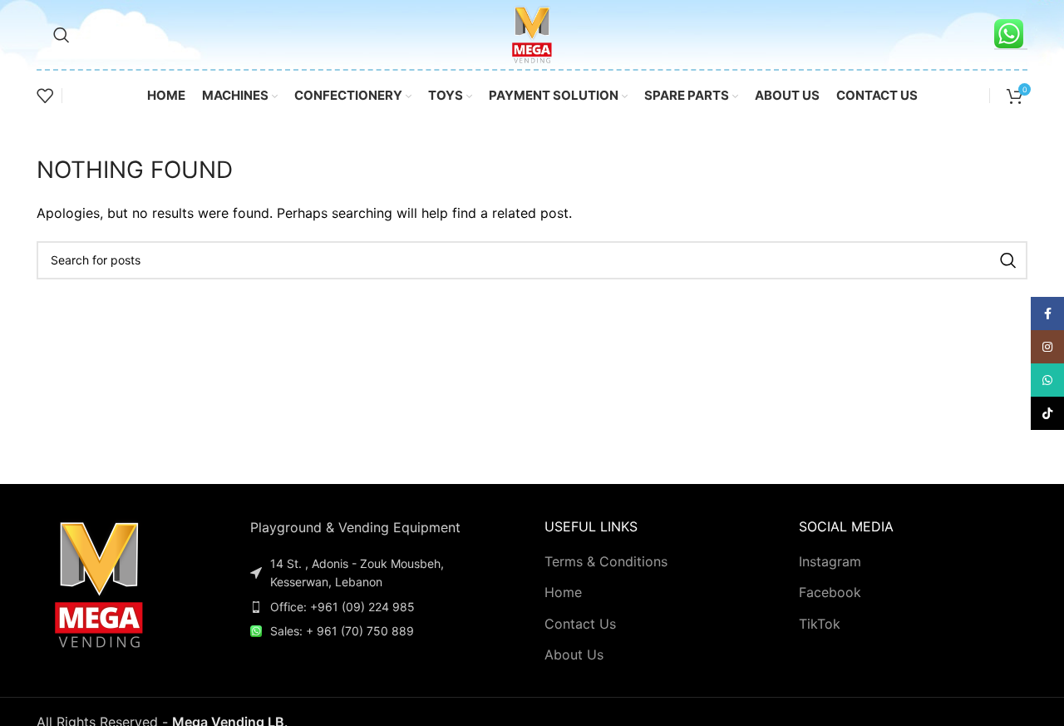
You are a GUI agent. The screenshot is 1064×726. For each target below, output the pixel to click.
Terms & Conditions (605, 561)
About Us (573, 654)
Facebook (830, 592)
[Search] (61, 35)
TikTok (819, 623)
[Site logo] (532, 33)
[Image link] (99, 582)
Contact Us (580, 623)
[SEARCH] (1008, 260)
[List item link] (371, 607)
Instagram (830, 561)
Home (563, 592)
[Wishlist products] (45, 95)
